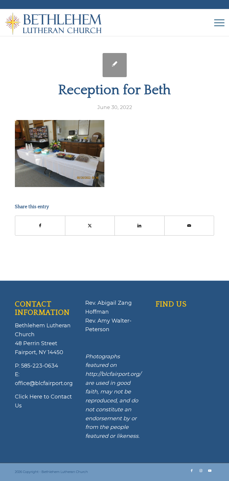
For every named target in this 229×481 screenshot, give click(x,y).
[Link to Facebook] (191, 470)
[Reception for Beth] (115, 65)
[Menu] (216, 22)
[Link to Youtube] (209, 470)
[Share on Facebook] (40, 225)
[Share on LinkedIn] (139, 225)
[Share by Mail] (189, 225)
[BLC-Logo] (56, 22)
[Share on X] (90, 225)
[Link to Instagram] (200, 470)
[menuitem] (216, 22)
